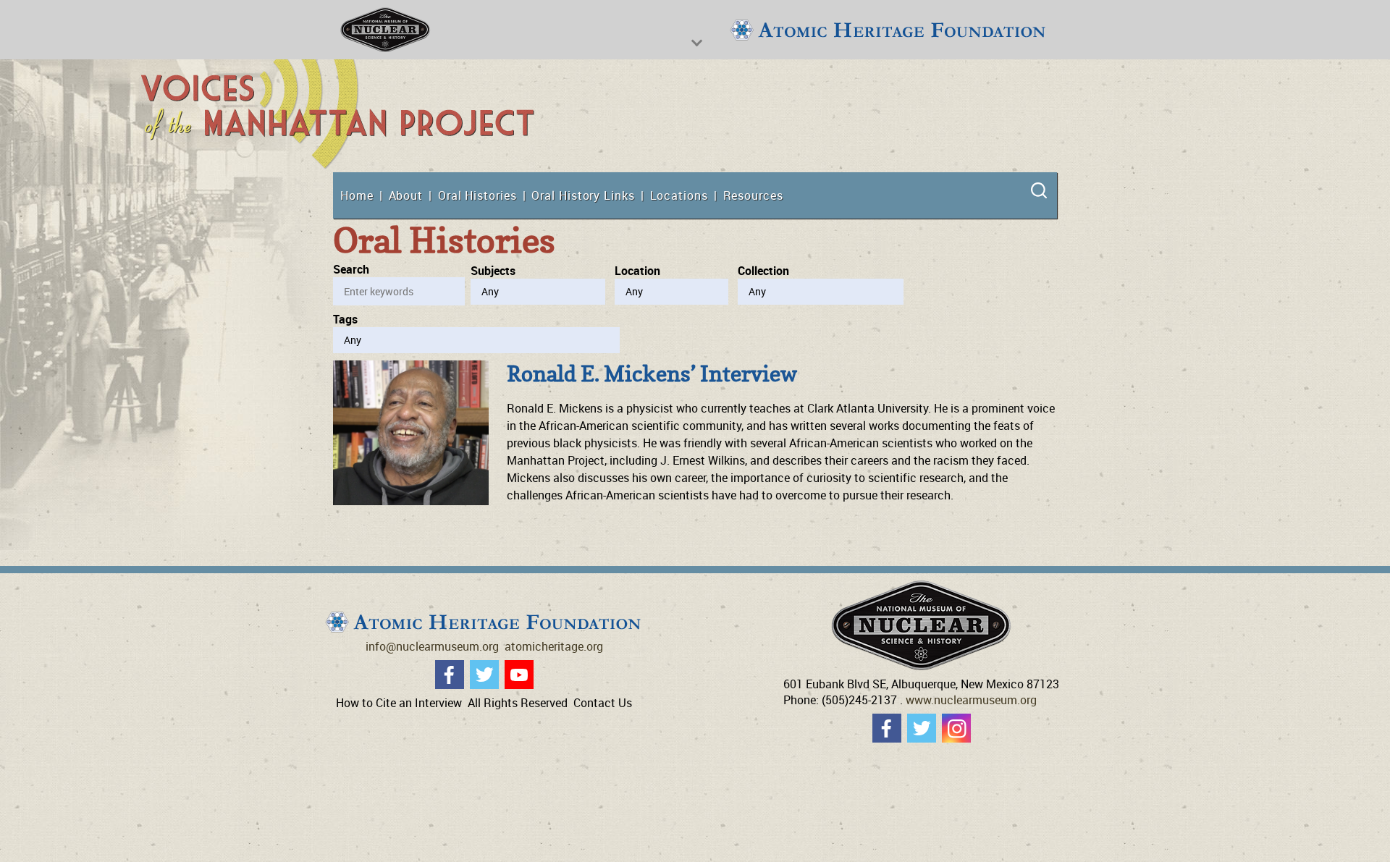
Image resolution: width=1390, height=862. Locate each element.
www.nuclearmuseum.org (971, 700)
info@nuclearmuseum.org (432, 646)
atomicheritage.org (554, 646)
